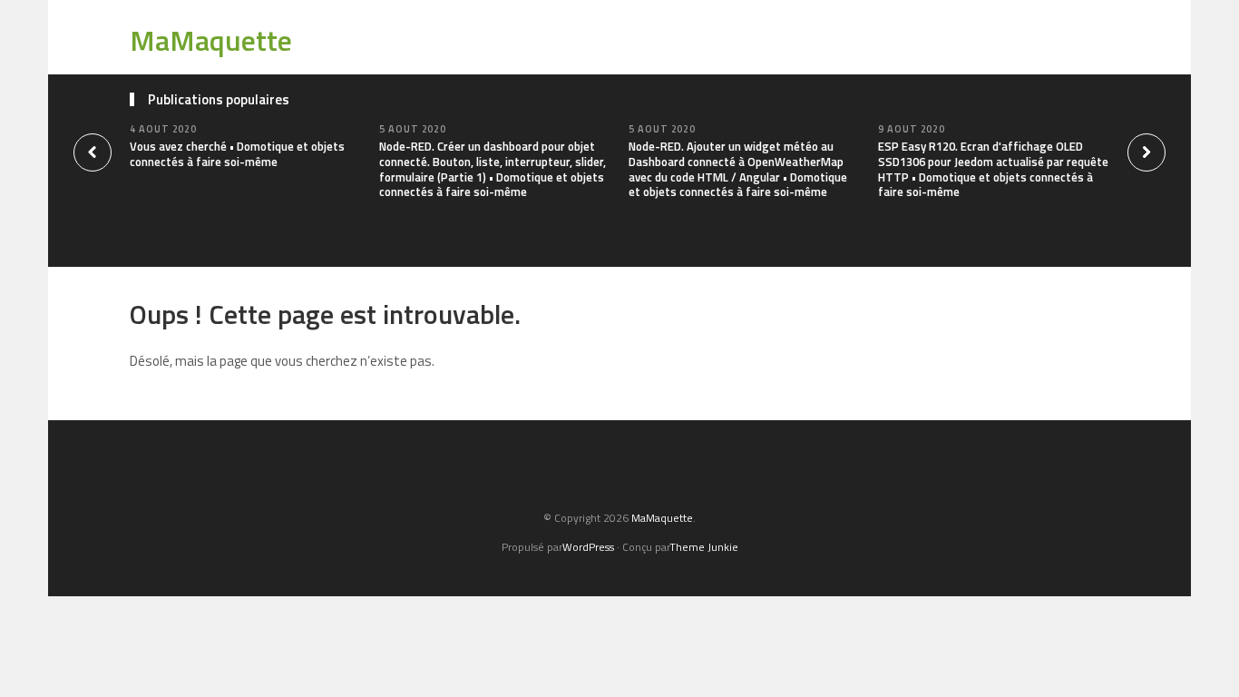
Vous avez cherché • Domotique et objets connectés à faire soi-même (237, 154)
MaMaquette (211, 40)
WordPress (588, 546)
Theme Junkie (703, 546)
